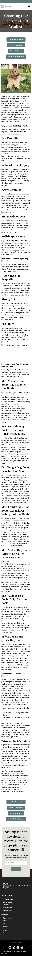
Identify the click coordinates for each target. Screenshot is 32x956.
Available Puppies (7, 895)
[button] (29, 6)
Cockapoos (6, 905)
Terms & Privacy (16, 942)
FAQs (5, 921)
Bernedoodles (7, 907)
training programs (14, 771)
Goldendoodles (8, 899)
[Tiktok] (14, 947)
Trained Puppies (8, 910)
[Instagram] (22, 947)
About (5, 930)
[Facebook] (18, 947)
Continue (16, 869)
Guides (5, 926)
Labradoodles (7, 902)
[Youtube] (10, 947)
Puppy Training (7, 918)
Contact (5, 933)
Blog (4, 923)
